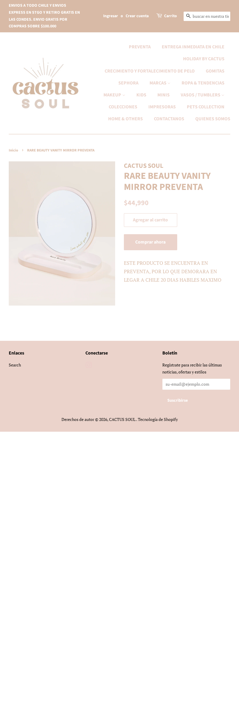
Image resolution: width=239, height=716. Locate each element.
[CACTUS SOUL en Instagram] (88, 366)
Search (15, 365)
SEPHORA (128, 83)
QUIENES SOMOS (212, 119)
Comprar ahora (150, 242)
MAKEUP (112, 95)
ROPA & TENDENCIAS (203, 83)
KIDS (141, 95)
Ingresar (110, 16)
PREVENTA (140, 47)
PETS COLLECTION (205, 107)
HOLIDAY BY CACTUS (203, 59)
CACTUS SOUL (122, 419)
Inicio (13, 150)
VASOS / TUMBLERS (201, 95)
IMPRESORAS (162, 107)
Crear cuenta (137, 16)
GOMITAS (215, 71)
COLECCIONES (123, 107)
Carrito (170, 16)
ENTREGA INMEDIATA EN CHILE (193, 47)
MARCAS (158, 83)
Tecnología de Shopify (158, 419)
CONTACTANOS (169, 119)
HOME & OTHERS (125, 119)
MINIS (163, 95)
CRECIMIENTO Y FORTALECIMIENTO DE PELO (150, 71)
